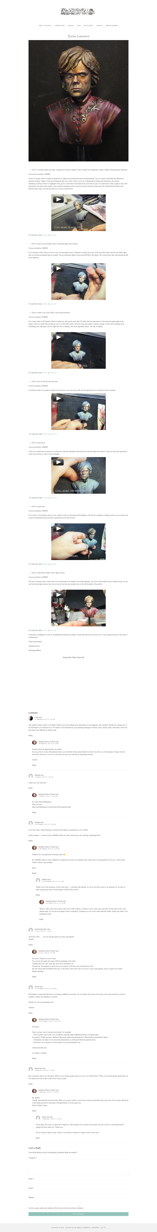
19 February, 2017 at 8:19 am (48, 743)
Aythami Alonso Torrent (46, 742)
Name (31, 1179)
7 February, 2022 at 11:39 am (48, 1092)
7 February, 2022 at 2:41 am (44, 1070)
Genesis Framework (83, 1227)
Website (31, 1197)
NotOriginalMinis (78, 11)
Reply (31, 735)
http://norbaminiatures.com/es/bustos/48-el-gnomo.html (51, 807)
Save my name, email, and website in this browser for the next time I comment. (56, 1208)
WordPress (95, 1227)
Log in (103, 1227)
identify (45, 235)
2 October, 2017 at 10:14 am (55, 903)
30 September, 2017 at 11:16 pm (53, 881)
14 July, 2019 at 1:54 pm (46, 953)
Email (31, 1188)
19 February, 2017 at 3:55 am (45, 719)
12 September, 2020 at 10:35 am (49, 1021)
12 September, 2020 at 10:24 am (46, 988)
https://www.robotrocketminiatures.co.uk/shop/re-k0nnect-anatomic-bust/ (70, 1040)
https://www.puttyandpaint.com (69, 1042)
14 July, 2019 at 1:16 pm (43, 931)
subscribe (53, 235)
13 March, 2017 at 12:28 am (47, 796)
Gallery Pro (69, 1227)
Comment (33, 1158)
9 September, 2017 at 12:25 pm (49, 849)
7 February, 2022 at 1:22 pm (52, 1119)
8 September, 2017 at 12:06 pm (45, 824)
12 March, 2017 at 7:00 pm (44, 777)
